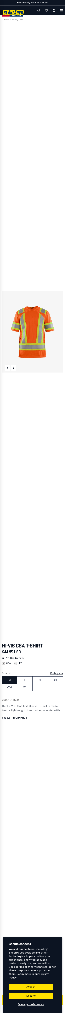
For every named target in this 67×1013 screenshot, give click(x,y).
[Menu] (61, 10)
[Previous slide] (7, 368)
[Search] (39, 10)
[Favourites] (46, 10)
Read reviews (17, 658)
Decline (31, 995)
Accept (30, 986)
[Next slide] (13, 368)
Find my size (56, 673)
